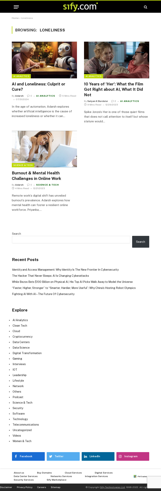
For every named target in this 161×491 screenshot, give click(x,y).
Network (18, 386)
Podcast (18, 397)
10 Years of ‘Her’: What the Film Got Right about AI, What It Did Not (113, 89)
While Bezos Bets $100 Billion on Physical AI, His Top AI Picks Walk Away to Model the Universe (72, 281)
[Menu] (16, 7)
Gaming (17, 358)
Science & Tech (23, 165)
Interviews (19, 364)
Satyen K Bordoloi (97, 101)
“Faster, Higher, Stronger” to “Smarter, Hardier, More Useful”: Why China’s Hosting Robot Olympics (74, 287)
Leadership (20, 375)
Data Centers (21, 342)
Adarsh (19, 95)
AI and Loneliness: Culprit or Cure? (38, 87)
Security (18, 408)
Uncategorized (22, 430)
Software (19, 413)
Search (16, 233)
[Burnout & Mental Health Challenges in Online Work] (44, 149)
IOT (15, 369)
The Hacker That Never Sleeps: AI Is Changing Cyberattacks (50, 275)
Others (17, 391)
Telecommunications (26, 424)
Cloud (16, 331)
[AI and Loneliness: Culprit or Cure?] (44, 60)
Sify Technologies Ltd (112, 487)
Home (15, 18)
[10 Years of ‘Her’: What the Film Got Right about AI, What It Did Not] (116, 60)
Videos (17, 435)
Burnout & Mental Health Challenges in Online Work (36, 176)
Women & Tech (22, 441)
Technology (20, 419)
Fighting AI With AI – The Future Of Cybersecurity (43, 294)
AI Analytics (21, 76)
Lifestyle (18, 380)
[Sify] (80, 7)
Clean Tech (20, 325)
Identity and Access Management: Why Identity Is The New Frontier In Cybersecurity (65, 269)
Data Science (21, 347)
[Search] (145, 7)
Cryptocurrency (22, 336)
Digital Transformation (27, 353)
